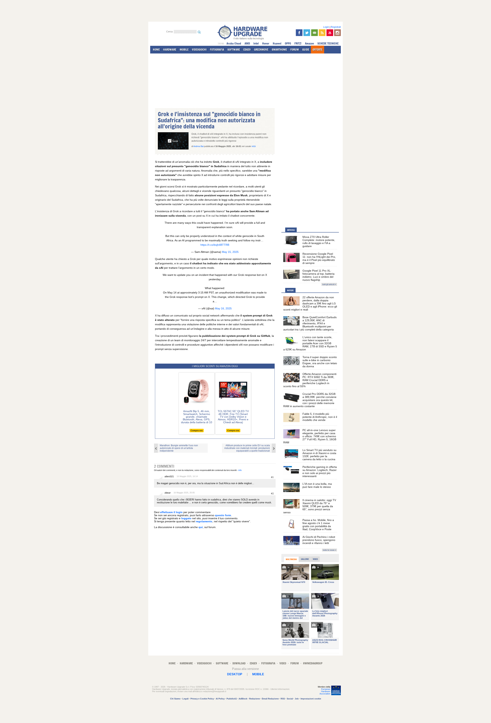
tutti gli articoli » (329, 284)
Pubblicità (232, 699)
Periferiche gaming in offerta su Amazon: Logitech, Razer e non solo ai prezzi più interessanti (319, 471)
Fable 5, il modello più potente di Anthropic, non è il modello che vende (319, 416)
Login (326, 27)
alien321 (169, 476)
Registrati (336, 27)
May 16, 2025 (223, 308)
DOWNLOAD (239, 663)
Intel (256, 43)
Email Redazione (270, 699)
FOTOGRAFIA (217, 50)
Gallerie (305, 559)
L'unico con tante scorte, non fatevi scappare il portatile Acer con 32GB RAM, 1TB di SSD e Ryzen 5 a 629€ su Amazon (310, 343)
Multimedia (291, 559)
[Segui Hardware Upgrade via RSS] (322, 32)
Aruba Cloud (234, 43)
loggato (186, 518)
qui (201, 527)
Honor (265, 43)
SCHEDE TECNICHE (328, 43)
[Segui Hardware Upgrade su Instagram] (337, 32)
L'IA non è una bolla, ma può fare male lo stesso (317, 485)
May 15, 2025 (230, 251)
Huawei (277, 43)
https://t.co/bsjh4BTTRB (214, 244)
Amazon (309, 43)
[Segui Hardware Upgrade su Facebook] (299, 32)
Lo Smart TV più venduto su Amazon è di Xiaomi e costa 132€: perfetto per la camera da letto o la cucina (319, 455)
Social (290, 699)
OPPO (288, 43)
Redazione (254, 699)
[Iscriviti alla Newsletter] (314, 32)
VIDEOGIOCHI (199, 50)
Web (254, 146)
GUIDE (305, 50)
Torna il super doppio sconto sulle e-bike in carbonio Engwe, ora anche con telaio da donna (319, 362)
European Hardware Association (325, 691)
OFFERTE (317, 50)
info (240, 470)
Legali (185, 699)
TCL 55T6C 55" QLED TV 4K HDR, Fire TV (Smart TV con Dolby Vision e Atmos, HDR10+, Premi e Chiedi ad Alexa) (233, 417)
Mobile (258, 674)
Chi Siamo (175, 699)
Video (315, 559)
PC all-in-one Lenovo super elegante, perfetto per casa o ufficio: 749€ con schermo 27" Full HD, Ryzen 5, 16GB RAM (309, 436)
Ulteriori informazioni (279, 689)
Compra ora (197, 430)
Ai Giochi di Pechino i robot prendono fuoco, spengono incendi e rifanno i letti (318, 540)
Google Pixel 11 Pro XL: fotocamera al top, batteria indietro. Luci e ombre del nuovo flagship (318, 275)
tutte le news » (329, 550)
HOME (156, 50)
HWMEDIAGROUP (312, 663)
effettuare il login (171, 512)
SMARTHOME (279, 50)
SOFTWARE (233, 50)
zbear (168, 492)
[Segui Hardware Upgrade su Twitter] (306, 32)
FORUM (294, 50)
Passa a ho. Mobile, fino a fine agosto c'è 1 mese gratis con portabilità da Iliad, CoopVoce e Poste (318, 524)
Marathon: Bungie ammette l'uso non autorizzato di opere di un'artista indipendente (179, 448)
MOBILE (184, 50)
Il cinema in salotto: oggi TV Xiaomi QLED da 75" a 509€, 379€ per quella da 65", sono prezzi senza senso (309, 506)
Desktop (234, 674)
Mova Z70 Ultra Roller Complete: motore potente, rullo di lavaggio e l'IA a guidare (318, 241)
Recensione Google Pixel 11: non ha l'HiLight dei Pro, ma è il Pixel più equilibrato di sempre (319, 258)
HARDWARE (169, 50)
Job (297, 699)
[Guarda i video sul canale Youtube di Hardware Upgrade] (329, 32)
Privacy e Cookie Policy (202, 699)
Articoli (291, 230)
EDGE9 (247, 50)
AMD (247, 43)
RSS (283, 699)
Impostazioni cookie (311, 699)
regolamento (204, 521)
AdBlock (243, 699)
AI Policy (220, 699)
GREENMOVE (261, 50)
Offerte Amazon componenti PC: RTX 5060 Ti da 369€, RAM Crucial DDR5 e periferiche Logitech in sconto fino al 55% (309, 380)
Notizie (290, 290)
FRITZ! (298, 43)
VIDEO (282, 663)
